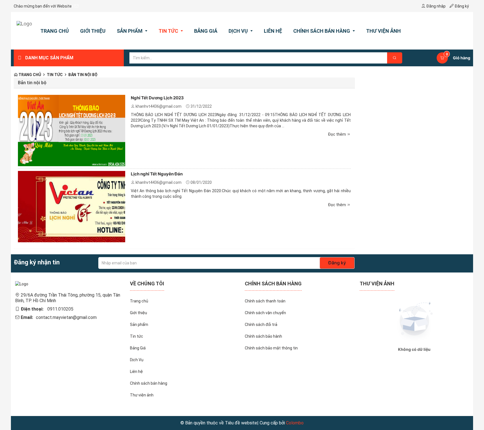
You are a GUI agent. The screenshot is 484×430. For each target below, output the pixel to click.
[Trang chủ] (24, 31)
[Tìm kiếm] (394, 58)
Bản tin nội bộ (82, 74)
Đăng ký (337, 262)
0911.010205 (60, 309)
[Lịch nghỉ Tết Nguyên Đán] (71, 206)
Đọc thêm (337, 134)
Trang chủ (29, 74)
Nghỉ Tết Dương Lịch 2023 (157, 97)
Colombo (295, 423)
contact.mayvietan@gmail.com (66, 317)
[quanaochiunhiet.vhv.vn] (21, 283)
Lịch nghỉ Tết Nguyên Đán (157, 174)
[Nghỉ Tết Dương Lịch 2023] (71, 130)
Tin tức (55, 74)
